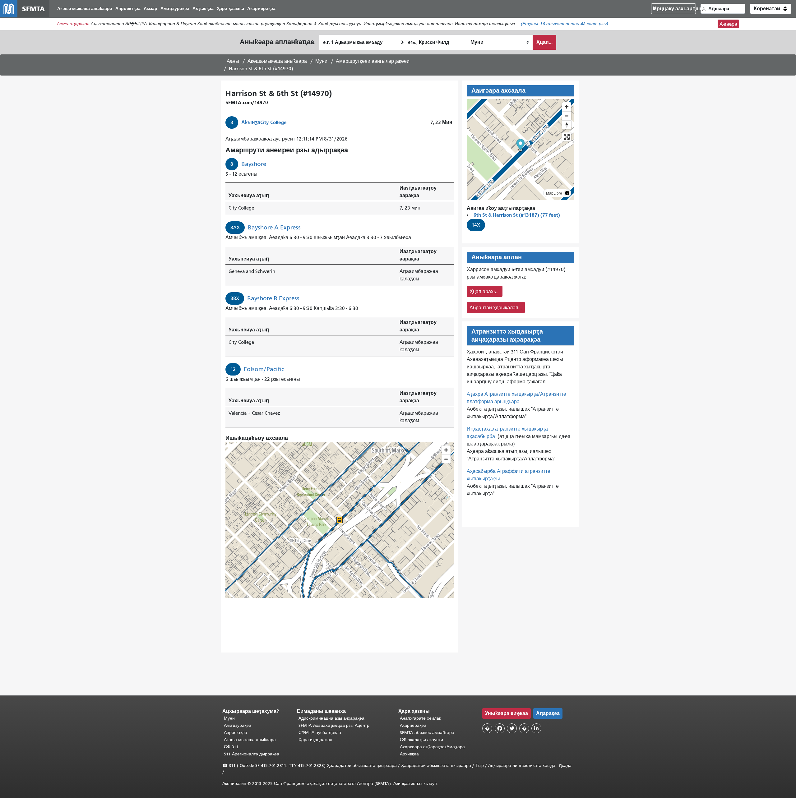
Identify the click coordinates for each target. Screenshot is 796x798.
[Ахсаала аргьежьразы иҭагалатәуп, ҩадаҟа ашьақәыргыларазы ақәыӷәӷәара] (566, 124)
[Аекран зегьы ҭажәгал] (566, 136)
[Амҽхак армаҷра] (566, 115)
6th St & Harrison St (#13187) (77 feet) (517, 215)
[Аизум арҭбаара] (566, 106)
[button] (770, 9)
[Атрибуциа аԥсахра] (567, 193)
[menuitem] (85, 9)
